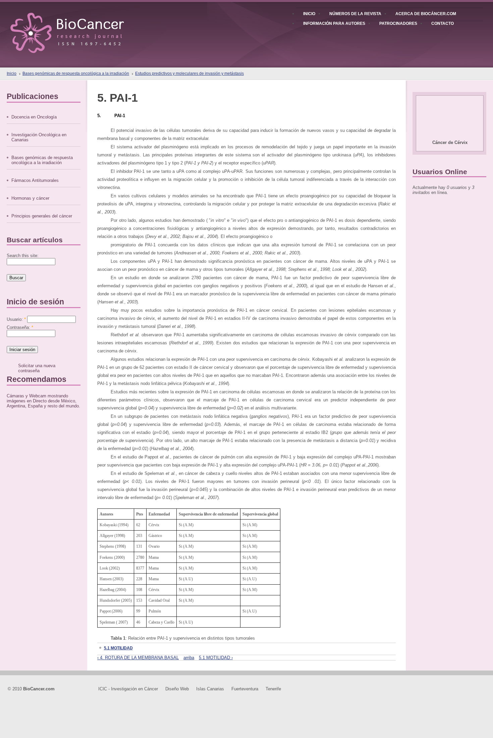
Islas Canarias (210, 688)
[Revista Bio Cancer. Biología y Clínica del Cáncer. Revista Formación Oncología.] (78, 26)
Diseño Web (177, 688)
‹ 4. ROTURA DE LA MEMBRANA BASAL (138, 657)
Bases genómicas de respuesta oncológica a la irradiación (75, 73)
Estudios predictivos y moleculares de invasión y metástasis (189, 73)
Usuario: (16, 319)
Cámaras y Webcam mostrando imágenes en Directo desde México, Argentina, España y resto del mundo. (43, 400)
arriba (188, 657)
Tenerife (273, 688)
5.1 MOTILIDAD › (216, 657)
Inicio (11, 73)
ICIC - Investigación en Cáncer (128, 688)
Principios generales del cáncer (41, 215)
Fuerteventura (244, 688)
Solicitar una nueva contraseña (36, 368)
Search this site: (23, 255)
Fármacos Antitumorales (35, 180)
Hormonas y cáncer (30, 198)
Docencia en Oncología (34, 116)
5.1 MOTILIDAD (118, 648)
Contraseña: (20, 327)
